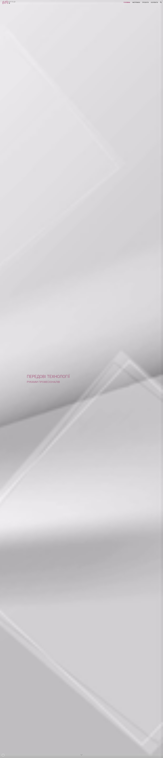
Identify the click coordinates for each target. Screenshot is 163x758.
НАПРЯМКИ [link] (136, 2)
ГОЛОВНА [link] (127, 2)
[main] (81, 379)
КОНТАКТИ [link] (154, 2)
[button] (161, 2)
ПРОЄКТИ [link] (145, 2)
